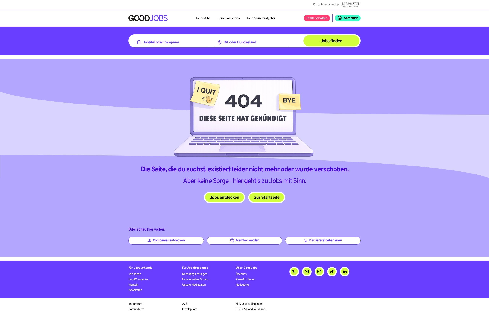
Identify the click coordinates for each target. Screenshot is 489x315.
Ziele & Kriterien (245, 279)
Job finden (134, 274)
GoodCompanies (138, 279)
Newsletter (135, 290)
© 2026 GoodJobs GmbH (251, 309)
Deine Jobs (203, 18)
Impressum (135, 304)
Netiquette (242, 285)
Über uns (241, 274)
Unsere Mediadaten (194, 285)
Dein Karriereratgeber (261, 18)
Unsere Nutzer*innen (195, 279)
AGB (185, 304)
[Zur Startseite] (148, 18)
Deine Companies (229, 18)
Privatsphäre (189, 309)
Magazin (133, 285)
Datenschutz (136, 309)
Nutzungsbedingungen (249, 304)
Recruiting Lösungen (194, 274)
